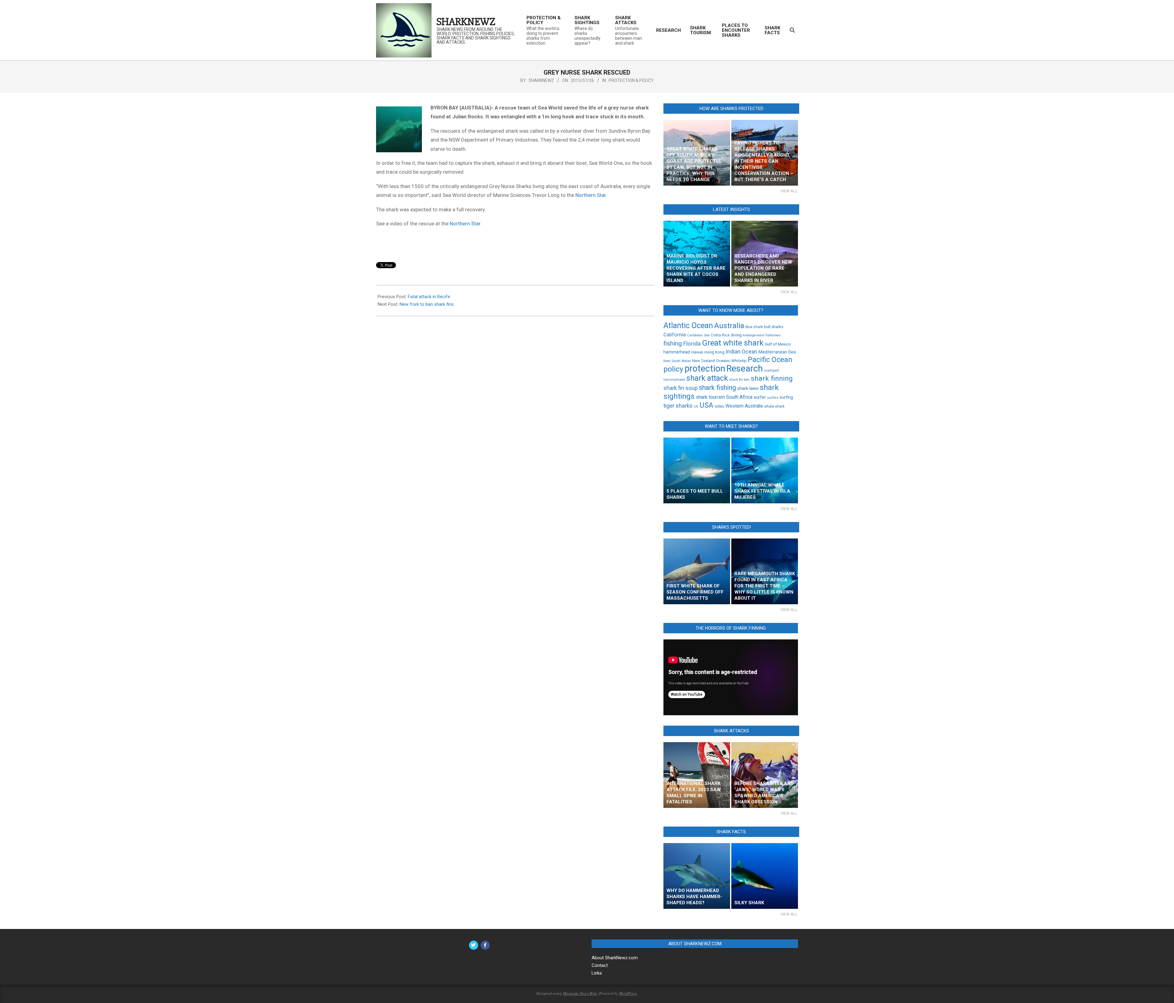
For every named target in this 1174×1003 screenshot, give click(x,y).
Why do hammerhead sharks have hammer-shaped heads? (694, 896)
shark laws (748, 388)
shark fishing (717, 387)
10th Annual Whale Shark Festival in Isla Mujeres (762, 491)
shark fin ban (739, 379)
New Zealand (703, 360)
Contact (600, 965)
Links (597, 973)
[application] (730, 677)
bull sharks (773, 326)
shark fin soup (680, 388)
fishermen (773, 335)
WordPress (628, 993)
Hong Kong (714, 352)
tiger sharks (677, 405)
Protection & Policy (631, 80)
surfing (786, 397)
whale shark (774, 406)
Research (744, 368)
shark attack (707, 378)
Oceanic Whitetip (731, 360)
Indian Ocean (741, 352)
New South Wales (677, 361)
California (674, 335)
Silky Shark (749, 902)
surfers (772, 397)
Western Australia (744, 406)
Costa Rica (720, 335)
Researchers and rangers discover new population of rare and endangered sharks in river (763, 268)
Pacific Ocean (770, 359)
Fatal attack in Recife (429, 296)
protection (705, 368)
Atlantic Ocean (688, 325)
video (719, 406)
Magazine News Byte (580, 993)
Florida (692, 343)
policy (673, 369)
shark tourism (710, 397)
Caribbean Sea (698, 335)
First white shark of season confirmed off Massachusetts (695, 592)
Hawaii (697, 352)
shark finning (772, 378)
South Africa (739, 397)
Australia (729, 325)
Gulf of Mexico (778, 344)
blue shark (754, 327)
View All (789, 191)
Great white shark (732, 342)
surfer (760, 397)
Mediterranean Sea (777, 352)
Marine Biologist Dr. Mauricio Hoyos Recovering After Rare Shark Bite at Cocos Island (695, 268)
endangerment (753, 335)
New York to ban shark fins (427, 304)
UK (696, 407)
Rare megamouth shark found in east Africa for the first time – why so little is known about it (764, 586)
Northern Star (590, 195)
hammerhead (676, 352)
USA (706, 405)
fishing (672, 343)
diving (736, 334)
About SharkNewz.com (615, 957)
